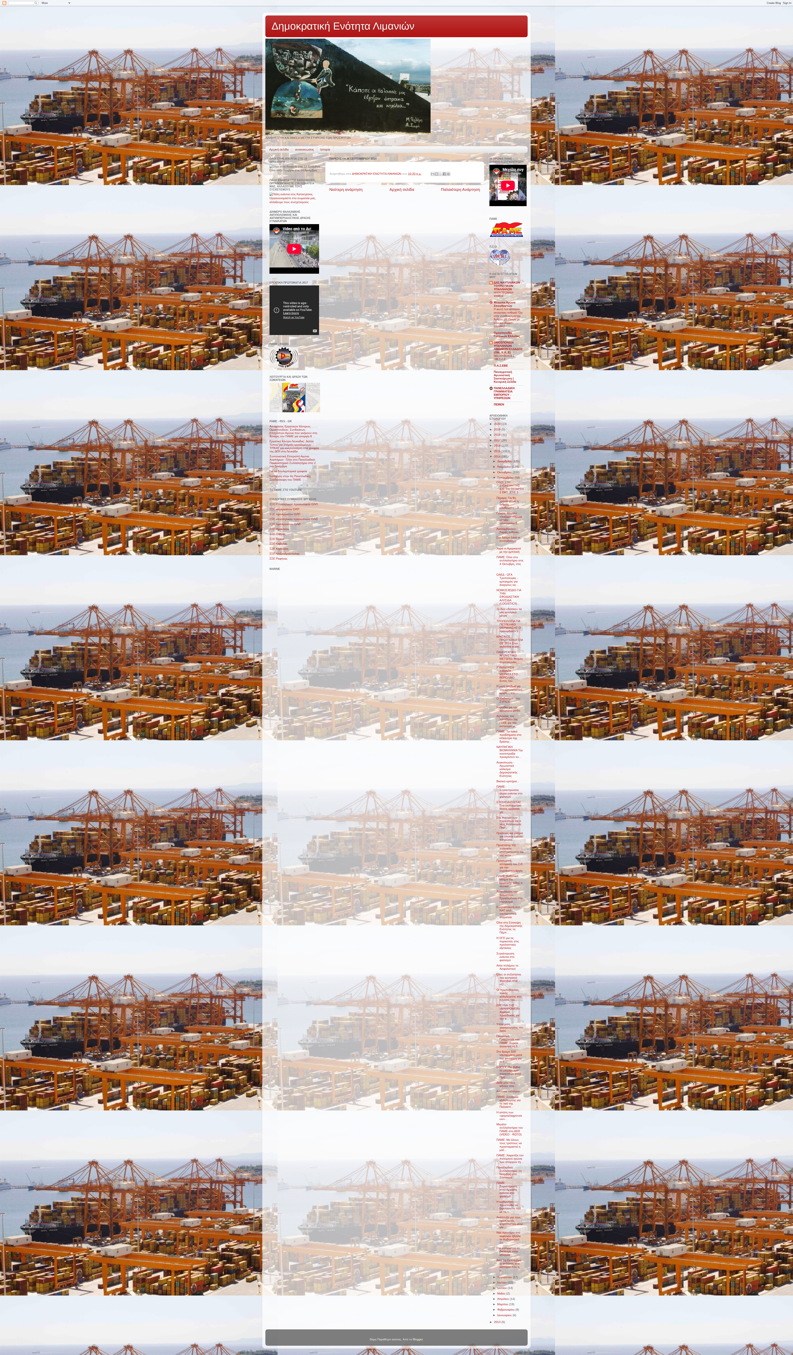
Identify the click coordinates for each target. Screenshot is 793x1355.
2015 (497, 451)
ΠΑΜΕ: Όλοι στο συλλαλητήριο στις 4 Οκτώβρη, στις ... (510, 562)
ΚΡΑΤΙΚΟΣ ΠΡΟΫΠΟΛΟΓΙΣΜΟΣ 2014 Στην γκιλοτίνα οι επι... (509, 641)
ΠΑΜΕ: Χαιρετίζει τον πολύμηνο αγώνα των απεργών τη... (510, 1159)
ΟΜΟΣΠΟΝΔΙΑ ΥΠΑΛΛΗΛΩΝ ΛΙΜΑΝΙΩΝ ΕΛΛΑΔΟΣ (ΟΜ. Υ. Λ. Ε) (508, 347)
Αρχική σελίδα (279, 149)
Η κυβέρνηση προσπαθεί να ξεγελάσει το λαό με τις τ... (508, 1207)
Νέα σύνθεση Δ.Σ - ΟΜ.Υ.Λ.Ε (505, 357)
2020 (497, 424)
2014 (497, 456)
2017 (497, 440)
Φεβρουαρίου (506, 1309)
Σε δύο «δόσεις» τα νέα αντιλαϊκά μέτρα (509, 612)
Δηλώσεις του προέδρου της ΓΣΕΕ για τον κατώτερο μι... (507, 721)
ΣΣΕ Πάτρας (277, 534)
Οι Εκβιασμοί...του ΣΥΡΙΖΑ (508, 700)
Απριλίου (503, 1298)
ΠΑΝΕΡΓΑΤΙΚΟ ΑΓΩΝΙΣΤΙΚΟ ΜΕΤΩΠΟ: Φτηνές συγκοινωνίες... (509, 657)
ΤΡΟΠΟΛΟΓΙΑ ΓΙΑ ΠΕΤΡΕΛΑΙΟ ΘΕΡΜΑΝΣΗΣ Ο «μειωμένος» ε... (508, 626)
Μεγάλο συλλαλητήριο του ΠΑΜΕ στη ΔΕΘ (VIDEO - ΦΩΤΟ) (509, 1129)
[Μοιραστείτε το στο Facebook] (444, 174)
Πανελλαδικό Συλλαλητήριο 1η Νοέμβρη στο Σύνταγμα (509, 1172)
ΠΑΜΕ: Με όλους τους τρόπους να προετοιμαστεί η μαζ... (509, 1145)
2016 (497, 445)
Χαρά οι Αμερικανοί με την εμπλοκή (508, 550)
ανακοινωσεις (304, 149)
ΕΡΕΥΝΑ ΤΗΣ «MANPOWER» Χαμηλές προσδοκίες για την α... (508, 1012)
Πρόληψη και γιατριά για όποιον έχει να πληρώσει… (509, 836)
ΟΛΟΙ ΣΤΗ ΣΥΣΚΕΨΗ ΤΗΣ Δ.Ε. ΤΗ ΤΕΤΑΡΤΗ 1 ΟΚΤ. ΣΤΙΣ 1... (510, 487)
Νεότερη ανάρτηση (346, 189)
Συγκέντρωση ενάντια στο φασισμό (505, 957)
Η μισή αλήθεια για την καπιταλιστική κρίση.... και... (509, 689)
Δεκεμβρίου (505, 461)
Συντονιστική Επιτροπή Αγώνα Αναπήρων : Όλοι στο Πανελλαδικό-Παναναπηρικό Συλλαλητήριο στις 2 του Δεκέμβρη (292, 461)
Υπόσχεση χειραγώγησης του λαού (509, 1027)
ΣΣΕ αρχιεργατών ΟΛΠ (284, 509)
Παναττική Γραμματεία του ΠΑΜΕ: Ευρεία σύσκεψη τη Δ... (508, 1041)
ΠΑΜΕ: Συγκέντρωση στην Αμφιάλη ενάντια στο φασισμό (506, 1189)
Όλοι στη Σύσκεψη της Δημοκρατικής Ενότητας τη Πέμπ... (509, 927)
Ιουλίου (502, 1282)
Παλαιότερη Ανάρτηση (460, 189)
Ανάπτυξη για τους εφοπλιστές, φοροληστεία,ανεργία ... (509, 1222)
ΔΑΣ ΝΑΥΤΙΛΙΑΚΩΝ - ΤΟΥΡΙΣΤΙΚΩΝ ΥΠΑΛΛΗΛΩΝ (508, 286)
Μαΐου (501, 1293)
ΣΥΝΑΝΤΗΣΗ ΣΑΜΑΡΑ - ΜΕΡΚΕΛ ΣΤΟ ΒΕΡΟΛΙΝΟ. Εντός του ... (507, 674)
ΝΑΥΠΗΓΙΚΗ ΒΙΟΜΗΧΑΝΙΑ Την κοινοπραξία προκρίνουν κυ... (509, 752)
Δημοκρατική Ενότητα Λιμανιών (343, 26)
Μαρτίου (503, 1304)
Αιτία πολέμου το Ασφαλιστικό (507, 967)
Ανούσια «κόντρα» (508, 1091)
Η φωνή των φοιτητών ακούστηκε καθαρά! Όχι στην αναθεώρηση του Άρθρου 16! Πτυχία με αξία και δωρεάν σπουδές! (508, 318)
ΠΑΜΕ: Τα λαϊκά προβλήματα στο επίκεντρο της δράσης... (508, 736)
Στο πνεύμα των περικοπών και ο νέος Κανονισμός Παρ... (508, 822)
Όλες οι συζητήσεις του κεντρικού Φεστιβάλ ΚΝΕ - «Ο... (508, 979)
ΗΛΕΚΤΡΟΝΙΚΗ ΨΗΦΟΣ (503, 294)
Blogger (418, 1339)
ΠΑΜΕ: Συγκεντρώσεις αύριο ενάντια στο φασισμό (509, 791)
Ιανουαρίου (505, 1315)
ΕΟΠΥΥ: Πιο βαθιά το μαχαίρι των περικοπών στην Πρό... (508, 1072)
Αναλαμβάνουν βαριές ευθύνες (507, 530)
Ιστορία (325, 149)
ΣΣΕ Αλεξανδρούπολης (284, 553)
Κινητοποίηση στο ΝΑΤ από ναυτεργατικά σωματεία (508, 912)
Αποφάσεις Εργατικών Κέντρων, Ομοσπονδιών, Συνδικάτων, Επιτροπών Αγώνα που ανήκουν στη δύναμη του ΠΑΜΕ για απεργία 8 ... (293, 431)
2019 (497, 429)
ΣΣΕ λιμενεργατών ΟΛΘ (284, 524)
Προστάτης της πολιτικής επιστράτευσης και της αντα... (510, 850)
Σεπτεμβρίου (506, 477)
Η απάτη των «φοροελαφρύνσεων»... (509, 1116)
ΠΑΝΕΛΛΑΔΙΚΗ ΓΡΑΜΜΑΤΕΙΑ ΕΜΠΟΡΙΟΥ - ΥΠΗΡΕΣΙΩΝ (504, 393)
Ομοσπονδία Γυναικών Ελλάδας (507, 334)
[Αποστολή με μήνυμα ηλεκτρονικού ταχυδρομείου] (433, 174)
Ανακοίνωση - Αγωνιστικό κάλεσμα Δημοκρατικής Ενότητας (507, 769)
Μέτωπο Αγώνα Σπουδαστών (504, 304)
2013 (497, 1322)
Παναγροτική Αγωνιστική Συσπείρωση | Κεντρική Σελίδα (505, 376)
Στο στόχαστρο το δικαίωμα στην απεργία (508, 1251)
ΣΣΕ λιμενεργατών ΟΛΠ (284, 514)
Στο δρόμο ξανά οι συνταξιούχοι (508, 539)
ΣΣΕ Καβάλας (278, 543)
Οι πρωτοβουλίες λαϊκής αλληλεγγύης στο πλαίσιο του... (509, 995)
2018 (497, 434)
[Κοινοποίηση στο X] (440, 174)
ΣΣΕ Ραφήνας (278, 558)
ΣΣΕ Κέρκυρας (278, 548)
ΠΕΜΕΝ (499, 404)
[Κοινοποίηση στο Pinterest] (448, 174)
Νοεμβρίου (504, 466)
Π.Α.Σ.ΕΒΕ (501, 365)
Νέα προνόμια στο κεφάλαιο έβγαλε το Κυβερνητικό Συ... (508, 1237)
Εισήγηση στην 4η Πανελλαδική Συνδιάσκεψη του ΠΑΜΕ (289, 478)
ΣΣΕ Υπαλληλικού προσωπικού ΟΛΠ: (293, 504)
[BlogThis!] (436, 174)
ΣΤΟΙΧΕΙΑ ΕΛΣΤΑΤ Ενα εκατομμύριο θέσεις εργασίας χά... (508, 807)
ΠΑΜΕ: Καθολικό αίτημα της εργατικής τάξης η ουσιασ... (509, 881)
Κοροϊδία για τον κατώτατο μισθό (508, 709)
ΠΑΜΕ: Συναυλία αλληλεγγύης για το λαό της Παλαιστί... (508, 1102)
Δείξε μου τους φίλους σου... (506, 1084)
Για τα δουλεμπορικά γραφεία (288, 471)
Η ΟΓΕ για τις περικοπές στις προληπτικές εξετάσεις (507, 943)
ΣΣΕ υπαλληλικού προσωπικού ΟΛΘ (293, 519)
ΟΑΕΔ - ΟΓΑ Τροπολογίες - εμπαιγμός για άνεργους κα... (507, 579)
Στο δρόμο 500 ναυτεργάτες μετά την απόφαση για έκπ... (509, 1056)
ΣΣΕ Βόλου (276, 539)
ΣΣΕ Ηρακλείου (279, 529)
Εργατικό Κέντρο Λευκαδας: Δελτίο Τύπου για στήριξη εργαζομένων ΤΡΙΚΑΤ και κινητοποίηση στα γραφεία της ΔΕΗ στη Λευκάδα (294, 446)
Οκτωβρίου (505, 472)
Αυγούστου (505, 1277)
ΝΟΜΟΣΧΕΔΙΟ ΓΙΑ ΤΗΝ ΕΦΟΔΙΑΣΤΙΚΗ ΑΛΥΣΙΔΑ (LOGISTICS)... (508, 597)
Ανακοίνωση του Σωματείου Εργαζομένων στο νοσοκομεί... (509, 896)
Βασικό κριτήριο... (507, 781)
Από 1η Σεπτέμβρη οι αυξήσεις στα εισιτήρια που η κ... (508, 1265)
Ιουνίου (502, 1288)
